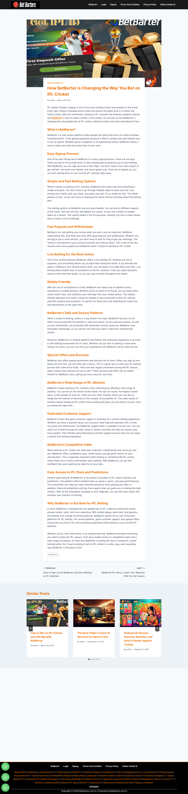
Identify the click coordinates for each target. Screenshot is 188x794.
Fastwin (64, 782)
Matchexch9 (110, 782)
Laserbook (91, 775)
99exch (158, 779)
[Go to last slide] (31, 628)
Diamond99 (19, 772)
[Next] (157, 628)
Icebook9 (102, 775)
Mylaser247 (96, 782)
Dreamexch (150, 775)
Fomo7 (139, 772)
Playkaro (138, 782)
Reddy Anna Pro (93, 779)
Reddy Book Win (125, 782)
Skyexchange (166, 772)
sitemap (94, 786)
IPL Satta (73, 782)
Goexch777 (168, 779)
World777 (84, 782)
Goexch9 (42, 775)
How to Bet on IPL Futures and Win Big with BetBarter (47, 636)
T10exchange (65, 779)
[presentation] (47, 613)
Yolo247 (139, 775)
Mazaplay (130, 772)
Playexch (97, 772)
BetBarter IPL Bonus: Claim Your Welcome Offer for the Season (123, 572)
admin (52, 100)
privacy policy (149, 4)
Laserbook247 (152, 772)
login (103, 4)
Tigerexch (107, 779)
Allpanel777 (18, 779)
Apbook (130, 775)
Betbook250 (52, 782)
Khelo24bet (78, 775)
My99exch (40, 782)
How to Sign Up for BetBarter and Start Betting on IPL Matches (67, 572)
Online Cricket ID (55, 83)
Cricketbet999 (56, 775)
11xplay (169, 775)
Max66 (88, 772)
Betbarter (52, 554)
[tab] (89, 659)
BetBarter (93, 4)
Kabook (68, 775)
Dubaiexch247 (33, 779)
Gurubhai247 (109, 772)
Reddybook (78, 779)
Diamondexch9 (21, 775)
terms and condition (130, 4)
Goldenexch (32, 772)
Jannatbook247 (47, 772)
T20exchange (63, 772)
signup (113, 4)
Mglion (160, 775)
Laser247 (118, 779)
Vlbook (120, 772)
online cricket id (167, 4)
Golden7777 (77, 772)
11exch (33, 775)
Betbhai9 (148, 782)
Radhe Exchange (49, 779)
